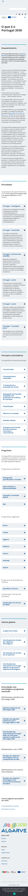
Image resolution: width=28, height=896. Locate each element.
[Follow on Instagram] (25, 14)
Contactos (4, 861)
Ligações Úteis (5, 852)
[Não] (26, 891)
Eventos (3, 838)
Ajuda (3, 849)
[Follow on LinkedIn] (22, 14)
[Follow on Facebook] (16, 14)
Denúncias (4, 864)
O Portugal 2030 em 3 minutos (10, 806)
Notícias (3, 841)
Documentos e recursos (8, 809)
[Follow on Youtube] (19, 14)
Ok (14, 893)
